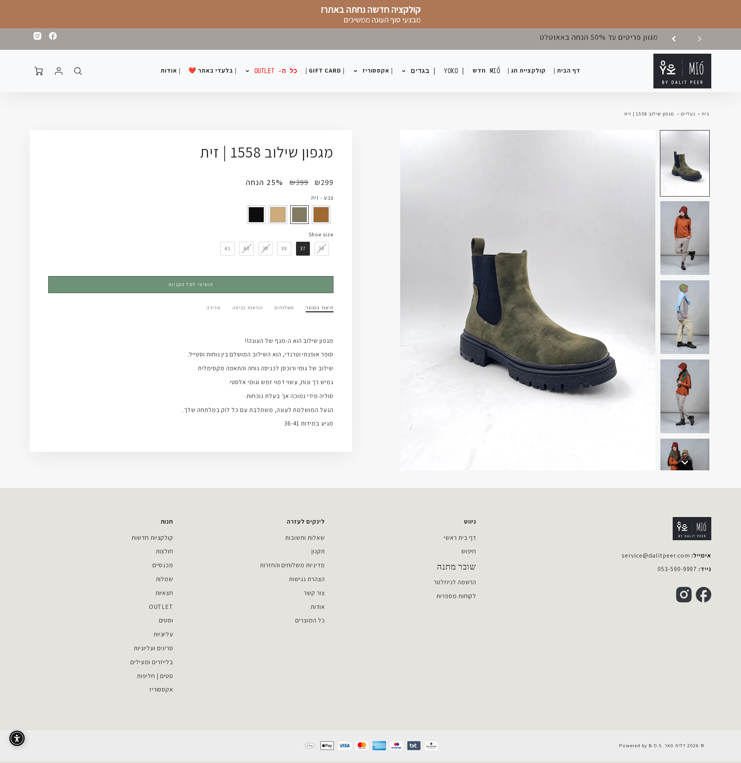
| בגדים (423, 71)
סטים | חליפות (155, 676)
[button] (685, 163)
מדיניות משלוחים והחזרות (292, 565)
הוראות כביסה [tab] (247, 308)
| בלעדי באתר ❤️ (212, 71)
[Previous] (676, 39)
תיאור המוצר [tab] (319, 308)
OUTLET (161, 607)
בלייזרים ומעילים (151, 662)
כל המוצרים (310, 620)
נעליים (688, 113)
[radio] (321, 214)
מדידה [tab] (213, 308)
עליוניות (164, 634)
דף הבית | (566, 71)
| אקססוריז (377, 71)
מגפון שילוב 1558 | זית (649, 113)
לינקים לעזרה (306, 521)
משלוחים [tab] (284, 308)
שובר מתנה (457, 567)
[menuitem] (567, 71)
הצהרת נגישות (307, 579)
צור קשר (314, 593)
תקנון (318, 551)
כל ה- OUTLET (276, 71)
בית (705, 113)
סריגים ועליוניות (153, 648)
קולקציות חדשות (152, 538)
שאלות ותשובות (305, 538)
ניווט (470, 521)
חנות (167, 521)
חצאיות (165, 593)
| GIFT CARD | (324, 71)
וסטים (166, 620)
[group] (615, 39)
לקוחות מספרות (456, 596)
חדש (486, 71)
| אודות (171, 71)
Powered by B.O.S (640, 745)
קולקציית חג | (526, 71)
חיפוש (469, 551)
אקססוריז (161, 689)
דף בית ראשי (460, 538)
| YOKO (454, 71)
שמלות (165, 579)
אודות (318, 607)
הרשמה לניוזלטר (455, 582)
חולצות (165, 551)
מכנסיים (163, 565)
